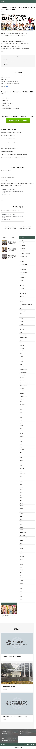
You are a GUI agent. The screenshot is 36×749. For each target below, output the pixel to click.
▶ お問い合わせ (5, 64)
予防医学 (21, 324)
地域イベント (22, 380)
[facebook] (24, 744)
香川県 (21, 588)
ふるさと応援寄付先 (23, 256)
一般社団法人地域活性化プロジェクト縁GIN (26, 305)
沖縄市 (21, 481)
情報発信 (21, 460)
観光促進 (21, 540)
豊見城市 (21, 548)
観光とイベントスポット (24, 537)
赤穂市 (21, 551)
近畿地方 (21, 559)
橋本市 (21, 476)
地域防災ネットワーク (23, 396)
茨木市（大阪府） (23, 535)
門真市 (21, 567)
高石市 (21, 599)
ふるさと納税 (22, 261)
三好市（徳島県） (23, 310)
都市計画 (21, 564)
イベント (21, 280)
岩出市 (21, 452)
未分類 (21, 465)
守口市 (21, 420)
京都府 (21, 332)
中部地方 (21, 318)
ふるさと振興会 (22, 258)
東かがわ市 (22, 468)
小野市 (21, 441)
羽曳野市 (21, 529)
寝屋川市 (21, 433)
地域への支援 (22, 377)
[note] (33, 744)
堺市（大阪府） (22, 404)
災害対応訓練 (22, 505)
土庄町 (21, 364)
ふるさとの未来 (22, 248)
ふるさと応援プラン (23, 250)
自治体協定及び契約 (23, 532)
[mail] (34, 744)
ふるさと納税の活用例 (23, 264)
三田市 (21, 313)
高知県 (21, 596)
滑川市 (21, 500)
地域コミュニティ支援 (23, 385)
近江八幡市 (22, 556)
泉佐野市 (21, 487)
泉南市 (21, 489)
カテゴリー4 (22, 285)
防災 (20, 575)
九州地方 (21, 321)
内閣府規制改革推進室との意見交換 (9, 686)
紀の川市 (21, 527)
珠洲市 (21, 511)
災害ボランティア (23, 503)
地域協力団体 (22, 393)
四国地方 (21, 361)
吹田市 (21, 353)
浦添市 (21, 492)
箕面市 (21, 524)
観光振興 (21, 543)
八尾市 (21, 340)
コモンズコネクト (23, 293)
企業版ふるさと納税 (23, 334)
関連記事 (4, 237)
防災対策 (21, 580)
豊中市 (21, 545)
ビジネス (21, 301)
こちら (6, 86)
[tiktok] (30, 744)
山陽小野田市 (22, 449)
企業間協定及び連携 (23, 337)
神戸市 (21, 521)
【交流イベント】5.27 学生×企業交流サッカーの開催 (12, 656)
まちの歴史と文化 (23, 277)
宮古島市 (21, 425)
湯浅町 (21, 495)
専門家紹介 (22, 436)
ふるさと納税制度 (23, 269)
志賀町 (21, 457)
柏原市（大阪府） (23, 473)
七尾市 (21, 308)
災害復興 (21, 508)
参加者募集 (22, 348)
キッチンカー (22, 288)
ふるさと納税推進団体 (23, 272)
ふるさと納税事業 (23, 266)
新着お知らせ (13, 237)
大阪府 (21, 412)
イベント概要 (5, 59)
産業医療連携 (22, 513)
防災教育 (21, 583)
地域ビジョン (22, 388)
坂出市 (21, 401)
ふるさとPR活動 (23, 245)
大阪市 (21, 409)
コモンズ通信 (22, 296)
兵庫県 (21, 342)
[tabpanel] (9, 612)
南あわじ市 (22, 345)
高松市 (21, 591)
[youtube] (27, 744)
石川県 (21, 519)
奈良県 (21, 417)
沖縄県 (21, 484)
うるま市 (21, 240)
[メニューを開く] (35, 1)
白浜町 (21, 516)
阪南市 (21, 572)
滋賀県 (21, 497)
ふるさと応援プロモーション (25, 253)
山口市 (21, 444)
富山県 (21, 428)
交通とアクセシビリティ (24, 326)
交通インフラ (22, 329)
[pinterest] (31, 744)
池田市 (21, 479)
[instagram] (28, 744)
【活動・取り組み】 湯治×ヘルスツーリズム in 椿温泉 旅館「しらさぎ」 (15, 716)
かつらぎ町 (22, 242)
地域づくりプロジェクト (24, 369)
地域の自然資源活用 (23, 372)
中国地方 (21, 316)
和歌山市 (21, 356)
